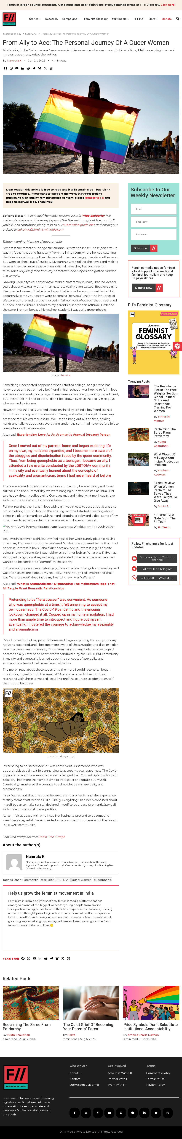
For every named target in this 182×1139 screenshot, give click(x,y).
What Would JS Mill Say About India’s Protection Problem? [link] (166, 459)
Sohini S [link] (163, 506)
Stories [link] (34, 19)
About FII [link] (75, 1073)
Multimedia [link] (119, 19)
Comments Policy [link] (158, 1073)
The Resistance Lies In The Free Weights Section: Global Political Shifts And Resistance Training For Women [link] (166, 398)
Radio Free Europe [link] (51, 837)
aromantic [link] (31, 879)
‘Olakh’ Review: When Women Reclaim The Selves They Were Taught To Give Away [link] (165, 491)
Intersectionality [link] (12, 33)
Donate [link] (167, 19)
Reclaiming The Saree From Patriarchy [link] (165, 432)
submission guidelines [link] (79, 225)
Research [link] (51, 19)
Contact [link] (74, 1079)
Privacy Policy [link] (155, 1084)
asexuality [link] (47, 879)
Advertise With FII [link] (120, 1073)
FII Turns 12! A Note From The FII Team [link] (165, 518)
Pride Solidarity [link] (93, 215)
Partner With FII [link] (119, 1079)
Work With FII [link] (117, 1084)
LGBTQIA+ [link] (31, 33)
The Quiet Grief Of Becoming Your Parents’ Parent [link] (88, 1026)
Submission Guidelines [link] (84, 1084)
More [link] (152, 19)
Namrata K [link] (14, 60)
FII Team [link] (164, 527)
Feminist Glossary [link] (96, 19)
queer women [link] (82, 879)
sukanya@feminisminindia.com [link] (41, 229)
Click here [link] (167, 4)
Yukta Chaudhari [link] (18, 1035)
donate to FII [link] (94, 197)
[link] (177, 346)
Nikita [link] (71, 1035)
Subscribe (140, 248)
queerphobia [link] (103, 879)
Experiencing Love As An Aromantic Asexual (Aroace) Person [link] (63, 434)
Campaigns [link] (70, 19)
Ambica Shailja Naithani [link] (143, 1035)
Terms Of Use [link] (155, 1079)
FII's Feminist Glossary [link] (150, 305)
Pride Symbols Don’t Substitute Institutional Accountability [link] (150, 1026)
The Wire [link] (65, 375)
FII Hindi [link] (138, 19)
